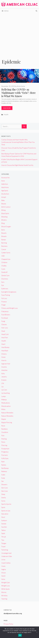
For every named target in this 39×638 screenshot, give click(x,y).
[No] (37, 632)
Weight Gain (5, 582)
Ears (2, 282)
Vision (3, 573)
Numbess (4, 429)
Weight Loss (5, 586)
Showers (4, 484)
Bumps (3, 240)
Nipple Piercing (6, 422)
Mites (3, 409)
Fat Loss (4, 298)
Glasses (4, 324)
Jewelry (4, 377)
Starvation (4, 514)
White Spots (5, 589)
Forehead (4, 318)
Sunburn (4, 520)
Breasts (4, 236)
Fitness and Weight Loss (9, 308)
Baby (3, 200)
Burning (4, 243)
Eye (2, 285)
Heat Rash (4, 351)
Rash (3, 462)
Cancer (3, 249)
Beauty (3, 204)
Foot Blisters (5, 315)
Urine (3, 560)
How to (3, 360)
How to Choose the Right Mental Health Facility (17, 165)
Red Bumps (5, 468)
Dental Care (5, 275)
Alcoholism (5, 194)
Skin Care (4, 488)
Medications (5, 403)
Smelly (3, 498)
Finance (4, 302)
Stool (3, 517)
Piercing (4, 445)
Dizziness (4, 279)
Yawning (4, 599)
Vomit (3, 576)
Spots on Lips (5, 511)
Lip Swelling (5, 393)
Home (3, 357)
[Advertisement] (19, 33)
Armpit (3, 197)
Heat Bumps (5, 347)
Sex (2, 481)
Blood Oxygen (6, 226)
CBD (3, 256)
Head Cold (4, 334)
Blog (3, 223)
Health (6, 114)
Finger (3, 305)
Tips (2, 540)
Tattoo (3, 530)
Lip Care (4, 390)
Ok (20, 635)
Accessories (5, 178)
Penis (3, 442)
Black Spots (5, 213)
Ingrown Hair (5, 364)
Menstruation (6, 406)
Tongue (3, 543)
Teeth (3, 533)
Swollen (4, 527)
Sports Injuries (6, 504)
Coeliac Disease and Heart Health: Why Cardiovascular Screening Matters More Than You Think (18, 142)
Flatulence (4, 311)
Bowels (3, 233)
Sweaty (3, 524)
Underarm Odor (6, 556)
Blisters (4, 220)
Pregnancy (4, 452)
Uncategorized (6, 553)
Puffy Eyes (4, 458)
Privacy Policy (8, 624)
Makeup (4, 400)
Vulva (3, 579)
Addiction (4, 184)
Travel (3, 546)
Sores (3, 501)
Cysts (3, 269)
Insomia (4, 367)
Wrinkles (4, 596)
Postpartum (5, 449)
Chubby (3, 266)
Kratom (3, 380)
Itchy (3, 373)
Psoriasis (4, 455)
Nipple (3, 419)
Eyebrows (4, 289)
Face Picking (5, 295)
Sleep (3, 494)
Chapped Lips (5, 259)
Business (4, 246)
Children (4, 262)
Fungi (3, 321)
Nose (3, 426)
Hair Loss (4, 328)
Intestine (4, 370)
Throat (3, 537)
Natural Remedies (7, 413)
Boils (3, 230)
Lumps (3, 396)
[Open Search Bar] (36, 11)
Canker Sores (5, 253)
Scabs (3, 475)
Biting (3, 210)
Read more (7, 108)
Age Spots (4, 191)
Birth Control (5, 207)
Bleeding (4, 217)
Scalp (3, 478)
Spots (3, 507)
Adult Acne (5, 187)
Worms (3, 592)
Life (2, 383)
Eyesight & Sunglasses (8, 292)
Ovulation (4, 432)
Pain (2, 435)
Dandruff (4, 272)
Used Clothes (6, 563)
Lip (2, 387)
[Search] (24, 126)
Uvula (3, 566)
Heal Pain (4, 337)
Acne (3, 181)
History (4, 354)
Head (3, 331)
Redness (4, 471)
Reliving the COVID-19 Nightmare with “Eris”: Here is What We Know (18, 93)
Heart (3, 344)
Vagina (3, 569)
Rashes (3, 465)
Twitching (4, 550)
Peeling (4, 439)
